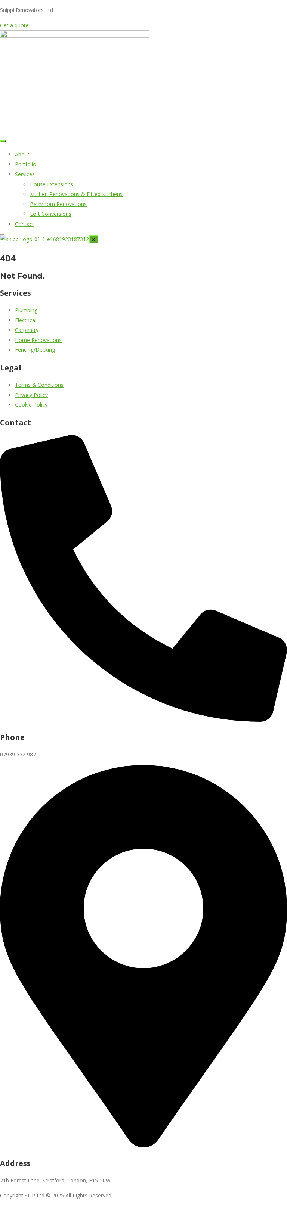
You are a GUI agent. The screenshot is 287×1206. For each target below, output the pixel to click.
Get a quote (14, 25)
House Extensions (51, 184)
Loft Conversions (50, 213)
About (22, 154)
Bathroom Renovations (58, 204)
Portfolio (25, 164)
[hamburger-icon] (3, 141)
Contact (24, 223)
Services (25, 174)
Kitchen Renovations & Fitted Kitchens (76, 194)
